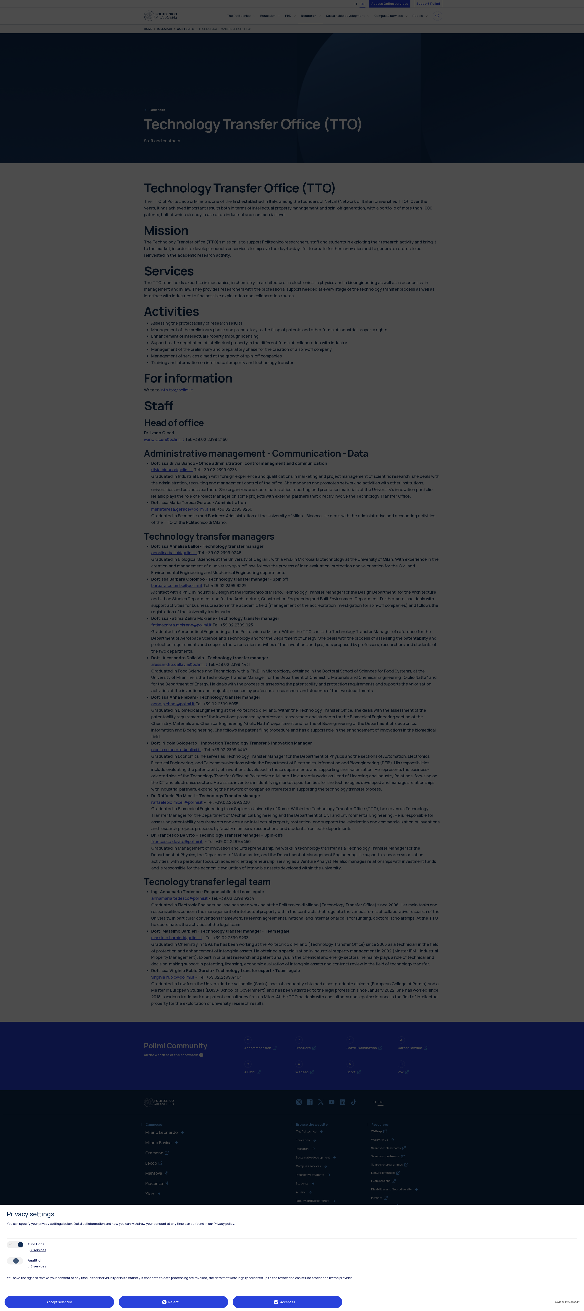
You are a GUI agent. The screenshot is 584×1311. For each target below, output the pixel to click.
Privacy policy (224, 1223)
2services (37, 1250)
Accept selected (59, 1302)
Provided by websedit (566, 1301)
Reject (173, 1302)
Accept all (287, 1302)
